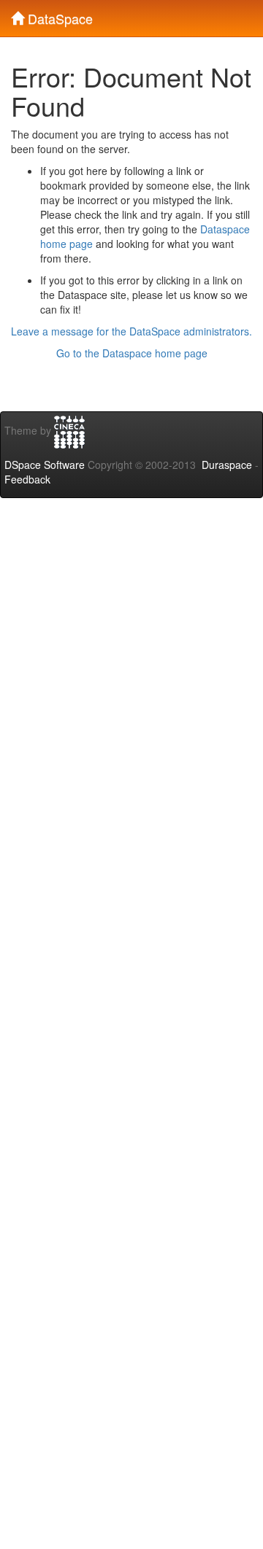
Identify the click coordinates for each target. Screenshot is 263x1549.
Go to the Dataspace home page (131, 353)
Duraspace (227, 464)
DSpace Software (44, 464)
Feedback (27, 479)
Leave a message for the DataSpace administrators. (131, 331)
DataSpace (58, 15)
